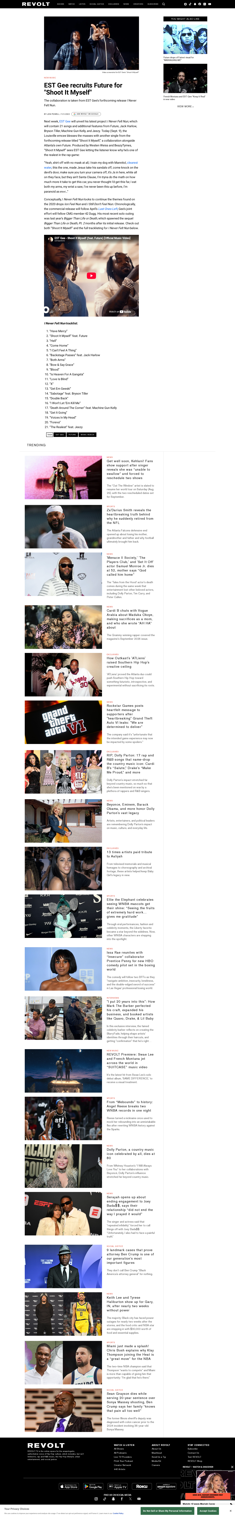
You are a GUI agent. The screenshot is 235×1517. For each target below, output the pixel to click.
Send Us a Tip (159, 1457)
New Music (50, 77)
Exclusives (113, 4)
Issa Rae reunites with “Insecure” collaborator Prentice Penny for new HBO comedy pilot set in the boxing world (131, 960)
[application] (208, 1485)
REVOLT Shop (195, 1461)
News (126, 4)
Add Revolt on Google (88, 114)
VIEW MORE (184, 106)
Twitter (204, 4)
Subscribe (153, 4)
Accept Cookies (208, 1511)
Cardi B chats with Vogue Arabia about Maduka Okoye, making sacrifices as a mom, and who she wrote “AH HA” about (130, 619)
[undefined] (185, 39)
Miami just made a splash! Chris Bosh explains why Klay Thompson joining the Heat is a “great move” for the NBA (130, 1352)
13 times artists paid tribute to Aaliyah (129, 854)
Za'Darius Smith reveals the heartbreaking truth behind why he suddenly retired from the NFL (130, 516)
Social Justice (97, 4)
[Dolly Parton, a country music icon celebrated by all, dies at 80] (63, 1166)
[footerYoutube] (139, 1501)
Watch (71, 4)
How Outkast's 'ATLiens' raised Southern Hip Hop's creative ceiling (128, 662)
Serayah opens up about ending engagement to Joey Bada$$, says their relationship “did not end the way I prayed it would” (130, 1205)
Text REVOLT (194, 1457)
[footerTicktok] (104, 1501)
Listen (82, 4)
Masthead (157, 1452)
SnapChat (195, 4)
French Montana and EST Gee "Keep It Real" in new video (184, 98)
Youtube (209, 4)
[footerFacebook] (122, 1501)
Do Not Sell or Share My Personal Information (167, 1511)
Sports (111, 506)
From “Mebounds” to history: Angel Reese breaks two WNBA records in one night (130, 1106)
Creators (138, 4)
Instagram (185, 4)
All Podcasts (120, 1452)
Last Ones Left (107, 209)
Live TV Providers (123, 1457)
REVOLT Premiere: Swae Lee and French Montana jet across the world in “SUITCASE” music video (130, 1060)
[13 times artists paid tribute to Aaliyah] (63, 868)
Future (72, 434)
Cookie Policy (118, 1513)
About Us (156, 1448)
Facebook (199, 4)
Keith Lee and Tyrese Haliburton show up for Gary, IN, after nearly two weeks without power (130, 1303)
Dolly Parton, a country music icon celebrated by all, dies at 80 (131, 1153)
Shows (60, 4)
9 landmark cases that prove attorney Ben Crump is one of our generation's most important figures (130, 1256)
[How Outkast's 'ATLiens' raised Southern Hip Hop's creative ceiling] (63, 674)
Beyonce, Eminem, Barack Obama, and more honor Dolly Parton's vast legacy (130, 808)
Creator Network (122, 1465)
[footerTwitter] (130, 1501)
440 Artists (119, 1469)
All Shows (119, 1448)
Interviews (113, 998)
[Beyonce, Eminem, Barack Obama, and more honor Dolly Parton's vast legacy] (63, 821)
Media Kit (156, 1461)
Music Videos (87, 434)
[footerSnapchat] (113, 1501)
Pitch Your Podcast (123, 1461)
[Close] (231, 1511)
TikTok (190, 4)
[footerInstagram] (96, 1501)
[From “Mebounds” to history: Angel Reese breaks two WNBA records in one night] (63, 1118)
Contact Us (193, 1452)
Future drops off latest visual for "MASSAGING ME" (178, 59)
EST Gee (65, 121)
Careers (156, 1465)
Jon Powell (53, 114)
